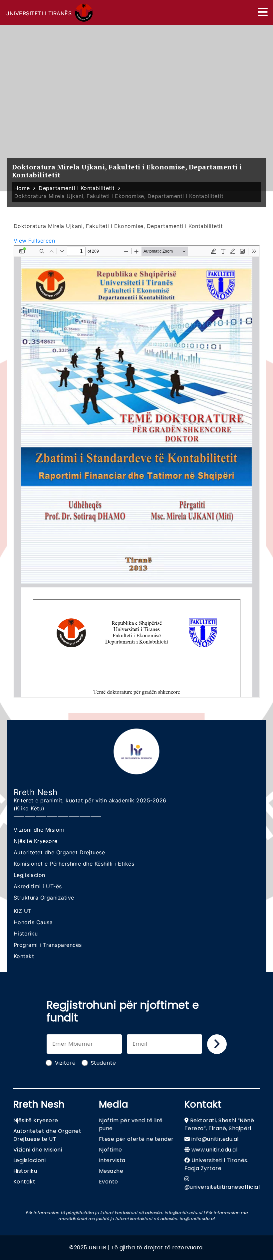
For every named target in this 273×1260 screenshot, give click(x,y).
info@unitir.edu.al (215, 1139)
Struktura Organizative (44, 897)
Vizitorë (65, 1063)
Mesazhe (111, 1171)
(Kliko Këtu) (29, 808)
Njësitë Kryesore (36, 841)
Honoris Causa (33, 922)
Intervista (112, 1160)
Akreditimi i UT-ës (38, 886)
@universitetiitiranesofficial (222, 1187)
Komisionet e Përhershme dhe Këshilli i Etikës (74, 863)
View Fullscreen (34, 240)
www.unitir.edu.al (214, 1150)
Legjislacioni (29, 1160)
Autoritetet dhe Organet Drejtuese (59, 852)
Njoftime (110, 1150)
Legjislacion (29, 875)
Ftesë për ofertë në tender (136, 1139)
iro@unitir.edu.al (197, 1218)
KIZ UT (23, 911)
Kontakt (24, 956)
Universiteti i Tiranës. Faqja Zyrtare (216, 1164)
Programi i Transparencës (48, 945)
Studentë (103, 1063)
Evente (108, 1181)
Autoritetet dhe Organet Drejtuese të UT (47, 1135)
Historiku (26, 933)
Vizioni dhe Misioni (39, 829)
